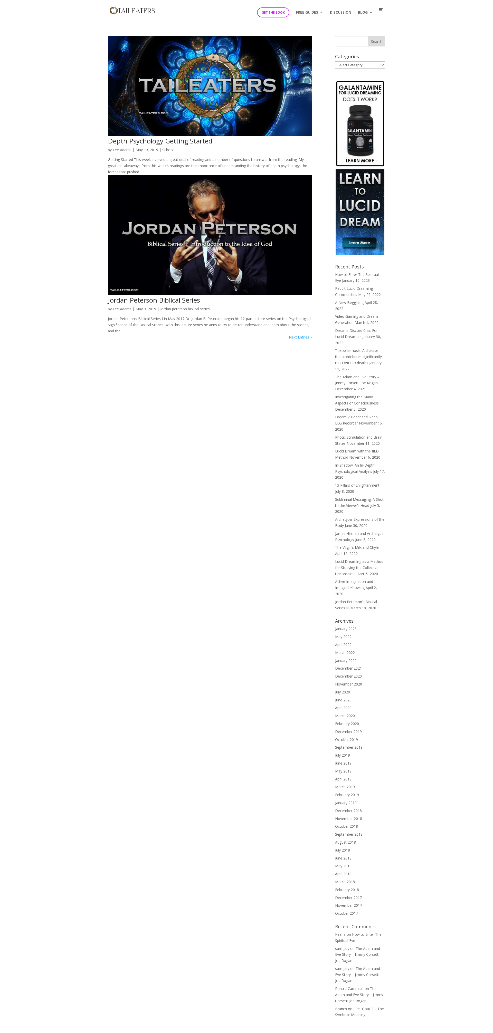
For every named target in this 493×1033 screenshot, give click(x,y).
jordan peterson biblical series (185, 308)
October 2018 (346, 826)
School (168, 149)
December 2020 (348, 676)
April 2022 (343, 644)
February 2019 (347, 794)
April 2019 (343, 779)
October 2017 (346, 913)
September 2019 (349, 747)
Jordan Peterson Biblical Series (154, 300)
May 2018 (343, 865)
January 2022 (346, 660)
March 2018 (345, 881)
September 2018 (349, 834)
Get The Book (273, 12)
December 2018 (348, 810)
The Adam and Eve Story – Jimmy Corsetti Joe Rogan (357, 954)
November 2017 (348, 905)
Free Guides (307, 13)
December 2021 (348, 668)
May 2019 (343, 771)
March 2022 (345, 652)
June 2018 (343, 858)
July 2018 (342, 850)
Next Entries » (300, 337)
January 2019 (346, 802)
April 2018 (343, 873)
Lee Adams (122, 149)
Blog (363, 13)
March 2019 (345, 786)
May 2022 (343, 636)
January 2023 (346, 628)
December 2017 (348, 897)
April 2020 (343, 707)
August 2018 (345, 842)
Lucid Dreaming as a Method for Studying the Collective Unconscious (359, 567)
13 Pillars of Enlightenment (357, 485)
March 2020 (345, 715)
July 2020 (342, 692)
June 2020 (343, 700)
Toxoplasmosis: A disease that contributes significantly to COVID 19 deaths (358, 356)
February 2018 (347, 889)
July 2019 (342, 755)
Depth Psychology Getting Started (160, 141)
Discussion (340, 13)
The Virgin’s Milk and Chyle (357, 547)
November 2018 (348, 818)
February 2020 (347, 723)
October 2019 (346, 739)
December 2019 (348, 731)
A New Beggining (349, 302)
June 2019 (343, 763)
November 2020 (348, 684)
